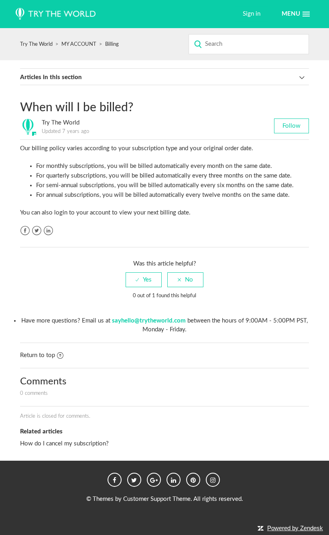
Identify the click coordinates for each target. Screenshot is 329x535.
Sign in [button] (251, 14)
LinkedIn (48, 231)
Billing (112, 44)
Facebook (25, 231)
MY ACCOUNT (79, 44)
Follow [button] (291, 126)
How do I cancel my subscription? (64, 444)
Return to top (37, 355)
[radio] (144, 279)
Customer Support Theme (157, 499)
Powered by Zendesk (295, 528)
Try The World (36, 44)
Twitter (37, 231)
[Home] (55, 14)
